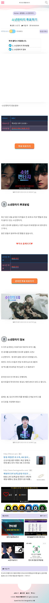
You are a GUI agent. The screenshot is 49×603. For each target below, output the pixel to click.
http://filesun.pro (11, 454)
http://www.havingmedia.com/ (16, 470)
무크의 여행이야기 (24, 2)
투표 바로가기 (24, 146)
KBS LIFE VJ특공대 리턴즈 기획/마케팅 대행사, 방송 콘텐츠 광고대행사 (17, 478)
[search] (46, 2)
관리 (28, 593)
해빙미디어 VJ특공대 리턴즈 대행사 (17, 474)
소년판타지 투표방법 (18, 204)
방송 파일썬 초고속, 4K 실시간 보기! (17, 457)
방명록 (22, 593)
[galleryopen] (24, 176)
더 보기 (44, 516)
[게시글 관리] (15, 494)
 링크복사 (44, 31)
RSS (33, 593)
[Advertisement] (24, 78)
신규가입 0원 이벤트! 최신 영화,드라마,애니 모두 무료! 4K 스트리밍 (17, 461)
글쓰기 (16, 593)
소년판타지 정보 (16, 339)
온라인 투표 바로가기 (24, 281)
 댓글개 (24, 25)
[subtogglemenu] (2, 2)
